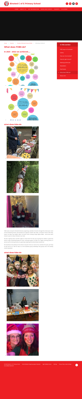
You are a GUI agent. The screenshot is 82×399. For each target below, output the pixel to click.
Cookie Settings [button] (68, 364)
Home (5, 43)
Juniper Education (36, 364)
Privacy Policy (62, 364)
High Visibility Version (46, 364)
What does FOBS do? (40, 43)
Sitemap (55, 364)
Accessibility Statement (9, 365)
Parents (12, 43)
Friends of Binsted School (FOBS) (24, 43)
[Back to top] (76, 365)
